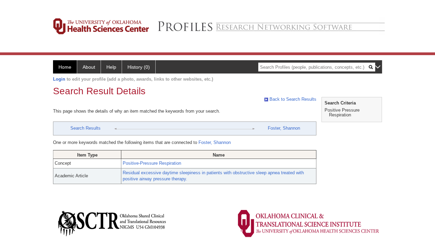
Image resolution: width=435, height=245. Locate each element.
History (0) (138, 67)
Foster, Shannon (284, 128)
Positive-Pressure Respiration (152, 163)
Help (111, 67)
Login (59, 79)
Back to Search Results (292, 99)
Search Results (85, 128)
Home (64, 67)
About (89, 67)
